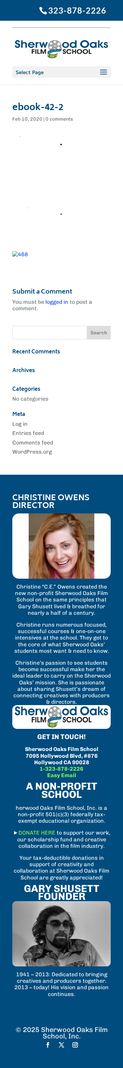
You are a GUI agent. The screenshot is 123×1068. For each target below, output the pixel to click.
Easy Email (61, 775)
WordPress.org (32, 452)
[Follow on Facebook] (47, 1044)
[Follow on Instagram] (75, 1044)
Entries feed (28, 433)
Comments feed (32, 442)
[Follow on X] (61, 1044)
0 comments (59, 119)
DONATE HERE (36, 832)
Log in (20, 424)
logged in (56, 302)
